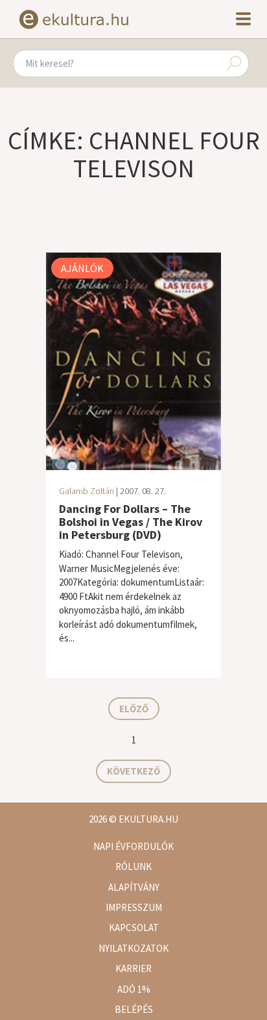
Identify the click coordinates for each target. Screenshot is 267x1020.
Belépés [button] (134, 1009)
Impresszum (134, 907)
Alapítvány (133, 887)
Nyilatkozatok (133, 948)
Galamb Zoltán (86, 491)
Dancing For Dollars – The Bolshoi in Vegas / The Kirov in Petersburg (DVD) (130, 521)
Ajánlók (82, 268)
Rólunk (133, 866)
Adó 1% (133, 989)
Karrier (133, 968)
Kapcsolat (134, 927)
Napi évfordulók (133, 846)
